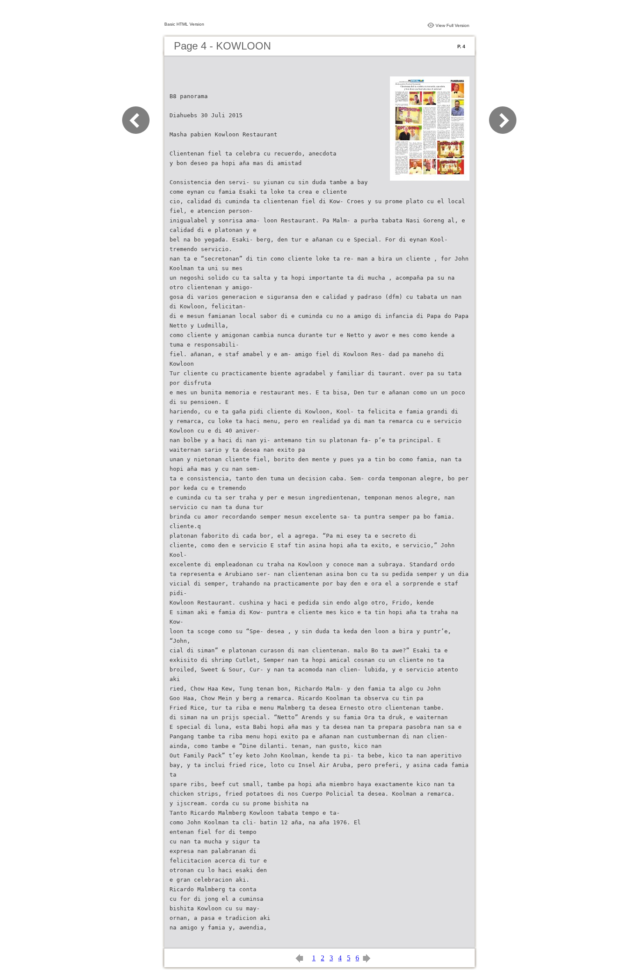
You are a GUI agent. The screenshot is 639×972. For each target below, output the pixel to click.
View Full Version (452, 25)
